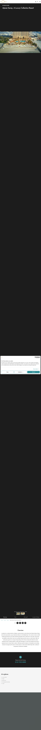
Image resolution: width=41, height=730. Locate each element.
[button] (17, 623)
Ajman (8, 620)
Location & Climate (35, 617)
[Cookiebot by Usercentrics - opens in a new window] (35, 357)
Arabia (5, 620)
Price (15, 617)
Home (2, 620)
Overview (5, 617)
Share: (15, 623)
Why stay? (26, 617)
